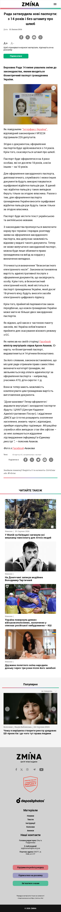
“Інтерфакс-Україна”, (35, 129)
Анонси (30, 830)
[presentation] (7, 709)
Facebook (45, 341)
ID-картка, (16, 455)
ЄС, (21, 455)
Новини (30, 815)
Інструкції (30, 823)
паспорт (38, 455)
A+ (6, 43)
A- (12, 43)
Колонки (30, 826)
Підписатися (16, 56)
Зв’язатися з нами (30, 883)
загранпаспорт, (29, 455)
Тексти (30, 819)
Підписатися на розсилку (30, 875)
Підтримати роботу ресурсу (30, 867)
